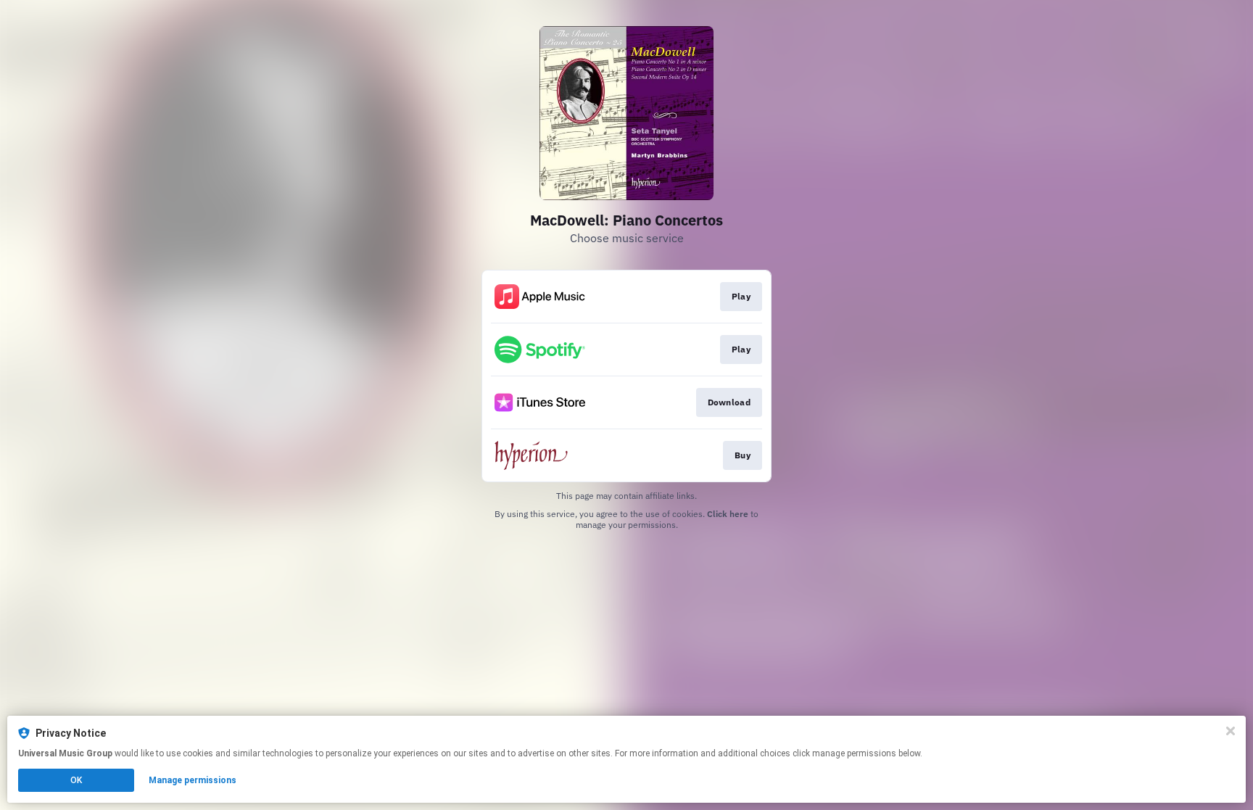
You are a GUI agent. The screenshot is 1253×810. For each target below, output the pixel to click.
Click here (727, 513)
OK (76, 780)
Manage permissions (192, 780)
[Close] (1230, 731)
